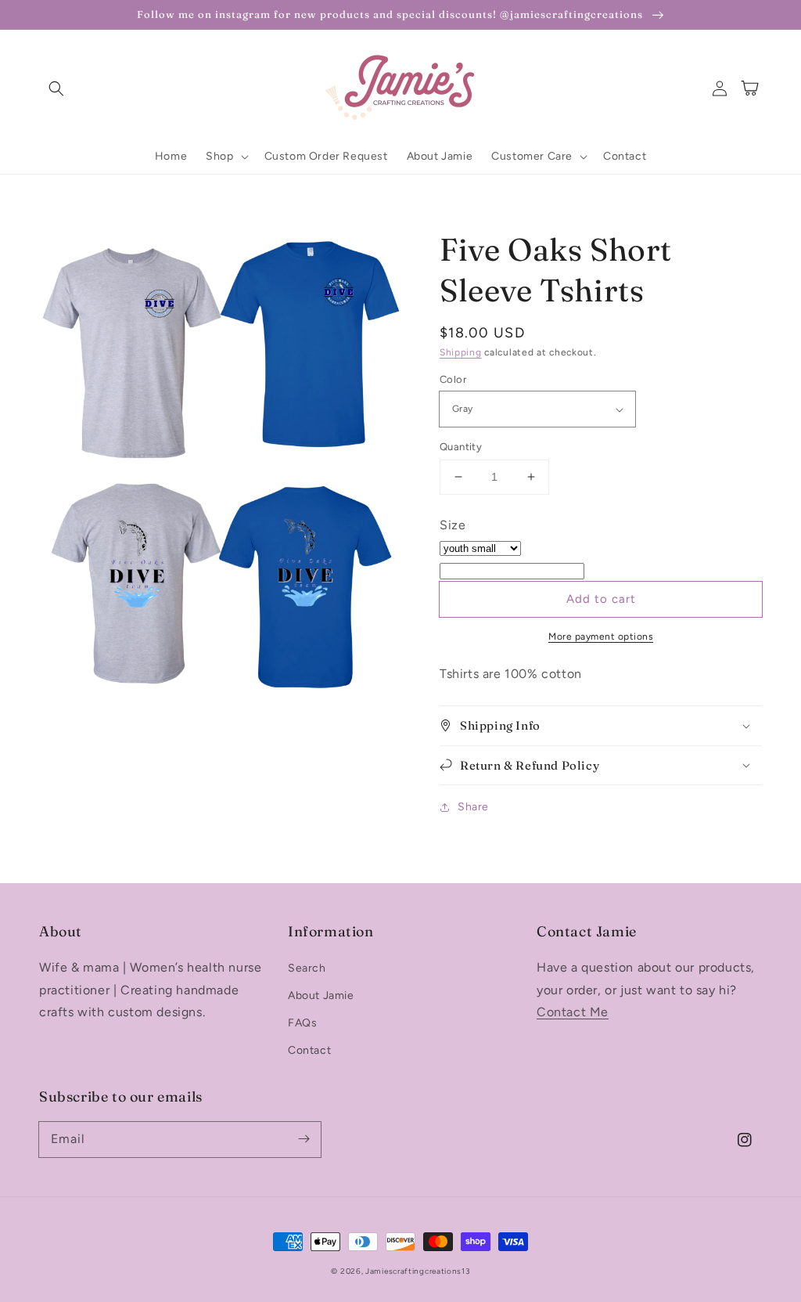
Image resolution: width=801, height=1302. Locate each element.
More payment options (600, 636)
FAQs (302, 1023)
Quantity (461, 447)
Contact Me (573, 1011)
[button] (56, 88)
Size (452, 525)
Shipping (461, 352)
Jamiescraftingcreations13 (417, 1271)
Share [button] (473, 806)
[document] (219, 493)
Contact (309, 1050)
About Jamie (321, 995)
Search (307, 968)
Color (453, 379)
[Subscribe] (303, 1139)
